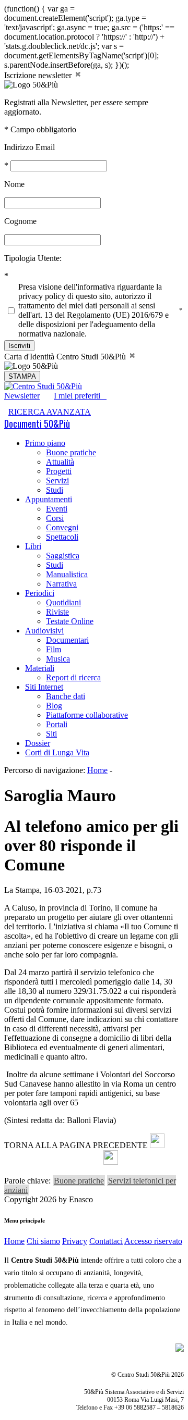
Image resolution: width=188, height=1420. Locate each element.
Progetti (59, 471)
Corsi (55, 518)
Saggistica (62, 555)
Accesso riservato (153, 1241)
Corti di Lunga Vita (57, 752)
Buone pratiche (71, 452)
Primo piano (45, 443)
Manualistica (67, 574)
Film (53, 649)
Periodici (39, 593)
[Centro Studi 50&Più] (43, 386)
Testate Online (69, 621)
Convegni (62, 527)
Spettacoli (62, 536)
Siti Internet (44, 686)
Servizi (57, 480)
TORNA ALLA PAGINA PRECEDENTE (76, 1145)
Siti (51, 733)
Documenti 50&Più (37, 423)
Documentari (67, 640)
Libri (33, 546)
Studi (54, 489)
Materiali (39, 668)
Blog (54, 705)
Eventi (56, 508)
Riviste (57, 611)
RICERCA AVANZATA (49, 411)
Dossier (37, 743)
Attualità (60, 461)
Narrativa (61, 583)
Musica (58, 658)
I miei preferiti (80, 395)
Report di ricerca (73, 677)
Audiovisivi (44, 630)
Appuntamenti (48, 499)
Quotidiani (63, 602)
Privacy (74, 1241)
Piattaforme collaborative (87, 715)
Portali (56, 724)
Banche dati (65, 696)
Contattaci (106, 1241)
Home (97, 770)
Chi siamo (43, 1241)
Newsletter (22, 395)
